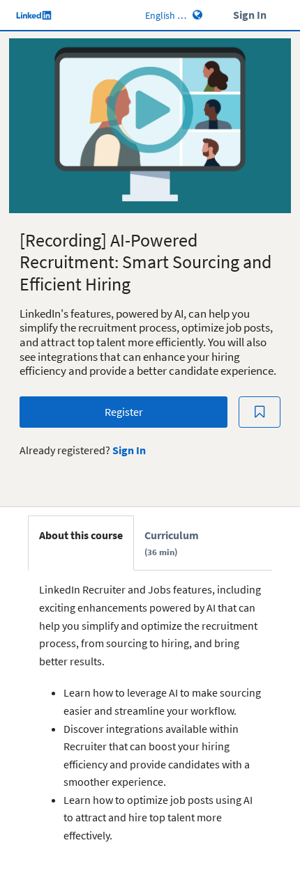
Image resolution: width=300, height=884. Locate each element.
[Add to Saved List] (259, 412)
